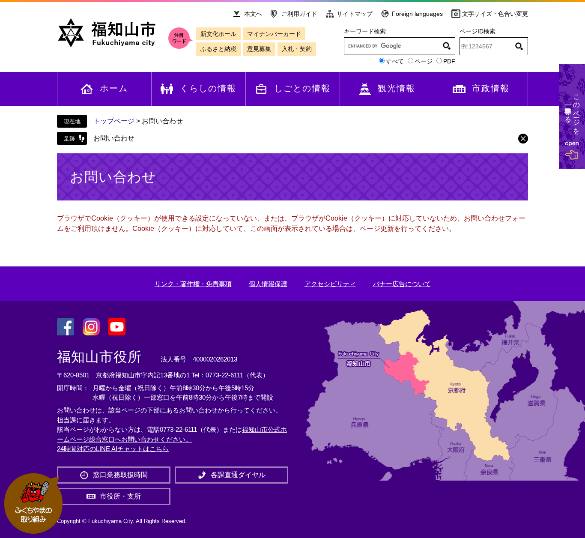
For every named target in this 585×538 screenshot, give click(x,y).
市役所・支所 (120, 496)
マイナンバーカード (274, 33)
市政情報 (491, 88)
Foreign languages (417, 13)
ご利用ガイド (299, 13)
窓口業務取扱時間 (120, 474)
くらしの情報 (208, 88)
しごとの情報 (302, 88)
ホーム (114, 88)
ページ (424, 61)
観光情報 (396, 88)
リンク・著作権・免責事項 (193, 283)
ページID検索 (477, 31)
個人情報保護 (268, 283)
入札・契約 (297, 48)
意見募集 (259, 48)
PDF (449, 61)
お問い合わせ (113, 138)
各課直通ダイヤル (238, 474)
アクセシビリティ (330, 283)
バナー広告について (402, 283)
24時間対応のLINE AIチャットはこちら (113, 448)
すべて (395, 61)
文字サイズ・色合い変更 (495, 13)
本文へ (253, 13)
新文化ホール (218, 33)
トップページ (113, 121)
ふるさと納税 (218, 48)
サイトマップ (355, 13)
